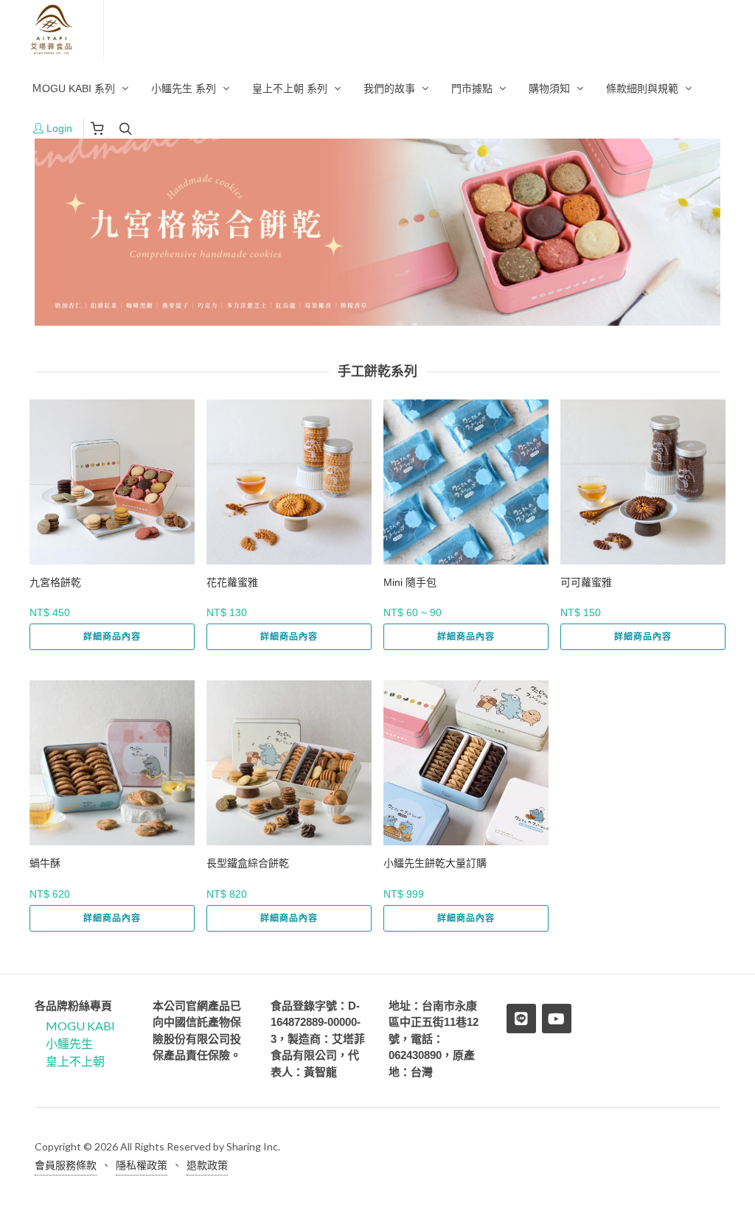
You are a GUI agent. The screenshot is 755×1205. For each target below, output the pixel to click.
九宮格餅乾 (55, 582)
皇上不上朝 (75, 1061)
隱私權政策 (141, 1165)
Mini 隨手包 (409, 582)
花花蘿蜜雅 (232, 582)
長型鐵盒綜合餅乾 (247, 863)
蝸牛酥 (44, 863)
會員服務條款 (66, 1165)
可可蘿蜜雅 (586, 582)
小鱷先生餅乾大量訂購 (435, 863)
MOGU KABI (80, 1026)
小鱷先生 (69, 1043)
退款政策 (207, 1165)
